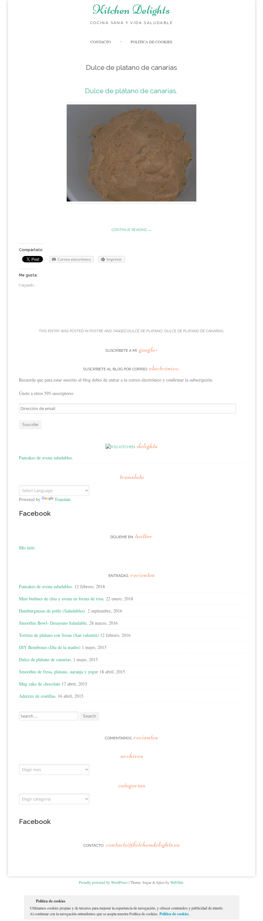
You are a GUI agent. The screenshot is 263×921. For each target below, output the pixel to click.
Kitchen (138, 447)
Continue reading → (131, 230)
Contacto (100, 41)
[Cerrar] (233, 902)
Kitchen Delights (131, 9)
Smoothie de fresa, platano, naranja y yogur (58, 672)
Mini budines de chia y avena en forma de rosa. (62, 599)
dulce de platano (144, 331)
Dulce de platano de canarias (193, 331)
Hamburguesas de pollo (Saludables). (52, 611)
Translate (63, 499)
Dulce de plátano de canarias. (131, 91)
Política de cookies (174, 914)
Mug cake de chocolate (39, 684)
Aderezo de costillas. (37, 696)
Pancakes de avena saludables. (46, 458)
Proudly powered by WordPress (103, 882)
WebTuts (176, 882)
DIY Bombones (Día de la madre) (50, 647)
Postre (96, 331)
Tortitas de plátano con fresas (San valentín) (59, 635)
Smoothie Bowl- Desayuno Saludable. (53, 623)
